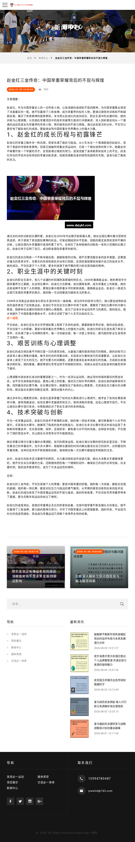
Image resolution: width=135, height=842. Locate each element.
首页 (29, 58)
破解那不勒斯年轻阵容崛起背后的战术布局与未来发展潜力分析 (110, 638)
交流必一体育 (19, 660)
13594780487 (99, 778)
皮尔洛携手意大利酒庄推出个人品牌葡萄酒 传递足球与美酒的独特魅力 (110, 660)
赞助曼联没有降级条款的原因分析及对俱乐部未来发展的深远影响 (34, 576)
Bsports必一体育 (86, 832)
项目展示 (16, 640)
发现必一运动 (19, 634)
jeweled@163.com (100, 790)
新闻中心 (43, 58)
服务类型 (16, 654)
